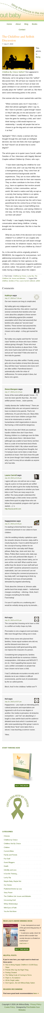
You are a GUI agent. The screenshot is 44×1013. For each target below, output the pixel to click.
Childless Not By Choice (12, 843)
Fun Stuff (7, 859)
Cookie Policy (9, 1007)
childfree (5, 281)
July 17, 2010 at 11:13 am (13, 392)
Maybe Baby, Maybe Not (12, 881)
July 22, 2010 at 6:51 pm (13, 620)
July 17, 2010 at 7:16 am (13, 298)
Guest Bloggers (9, 862)
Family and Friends (10, 855)
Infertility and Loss (10, 870)
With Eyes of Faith (10, 908)
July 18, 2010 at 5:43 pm (13, 478)
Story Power (8, 892)
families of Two (14, 281)
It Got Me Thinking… (11, 874)
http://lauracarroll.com (13, 509)
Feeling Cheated (11, 972)
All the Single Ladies (12, 980)
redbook (32, 281)
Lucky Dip (30, 276)
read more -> (24, 943)
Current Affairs (9, 851)
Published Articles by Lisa (13, 889)
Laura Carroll (24, 281)
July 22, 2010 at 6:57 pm (13, 701)
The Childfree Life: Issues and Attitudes (17, 896)
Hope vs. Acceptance (12, 978)
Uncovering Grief (10, 900)
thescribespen (11, 389)
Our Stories (8, 885)
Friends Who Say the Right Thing (16, 970)
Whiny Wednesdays (11, 904)
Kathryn (8, 295)
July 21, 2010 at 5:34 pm (13, 524)
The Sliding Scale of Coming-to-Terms (18, 975)
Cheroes (7, 836)
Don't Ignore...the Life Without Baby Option (20, 983)
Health (6, 866)
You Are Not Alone (10, 911)
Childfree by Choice (19, 276)
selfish (38, 281)
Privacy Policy (35, 1004)
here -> (36, 993)
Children (7, 847)
